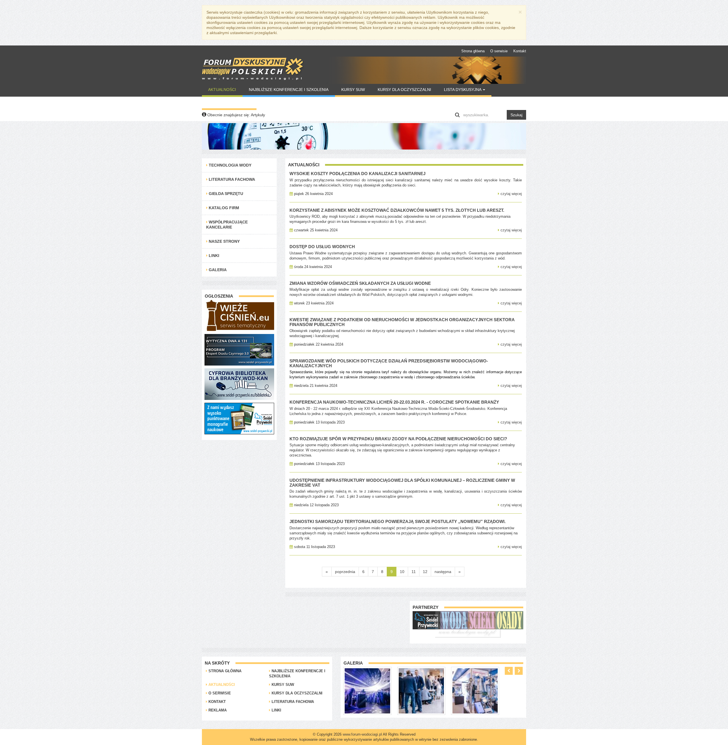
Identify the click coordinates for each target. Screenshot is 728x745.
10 (402, 571)
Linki (213, 255)
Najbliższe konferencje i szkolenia (288, 89)
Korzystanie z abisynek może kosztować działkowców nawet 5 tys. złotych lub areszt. (396, 210)
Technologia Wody (229, 165)
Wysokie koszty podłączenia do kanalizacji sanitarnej (357, 173)
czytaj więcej (510, 194)
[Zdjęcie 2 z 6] (367, 690)
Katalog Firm (223, 208)
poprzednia (345, 571)
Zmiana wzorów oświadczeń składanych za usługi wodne (360, 283)
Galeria (217, 269)
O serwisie (499, 51)
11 (413, 571)
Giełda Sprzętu (225, 193)
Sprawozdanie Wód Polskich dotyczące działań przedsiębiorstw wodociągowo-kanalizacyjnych (388, 363)
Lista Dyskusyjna (463, 89)
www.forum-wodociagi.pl (362, 734)
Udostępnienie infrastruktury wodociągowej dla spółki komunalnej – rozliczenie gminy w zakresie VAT (402, 482)
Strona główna (473, 51)
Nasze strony (224, 241)
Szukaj (516, 115)
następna (443, 571)
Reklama (217, 710)
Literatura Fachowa (231, 179)
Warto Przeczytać (229, 102)
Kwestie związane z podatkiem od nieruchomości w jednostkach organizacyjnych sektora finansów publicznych (401, 322)
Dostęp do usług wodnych (322, 246)
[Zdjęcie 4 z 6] (475, 690)
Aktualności (222, 89)
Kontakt (519, 51)
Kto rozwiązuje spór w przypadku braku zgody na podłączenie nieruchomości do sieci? (398, 438)
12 (425, 571)
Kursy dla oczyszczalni (404, 89)
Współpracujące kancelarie (227, 224)
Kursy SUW (353, 89)
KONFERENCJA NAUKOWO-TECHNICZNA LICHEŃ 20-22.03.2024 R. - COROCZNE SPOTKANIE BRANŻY (394, 402)
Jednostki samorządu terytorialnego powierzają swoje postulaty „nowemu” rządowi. (397, 521)
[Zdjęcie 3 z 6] (421, 690)
